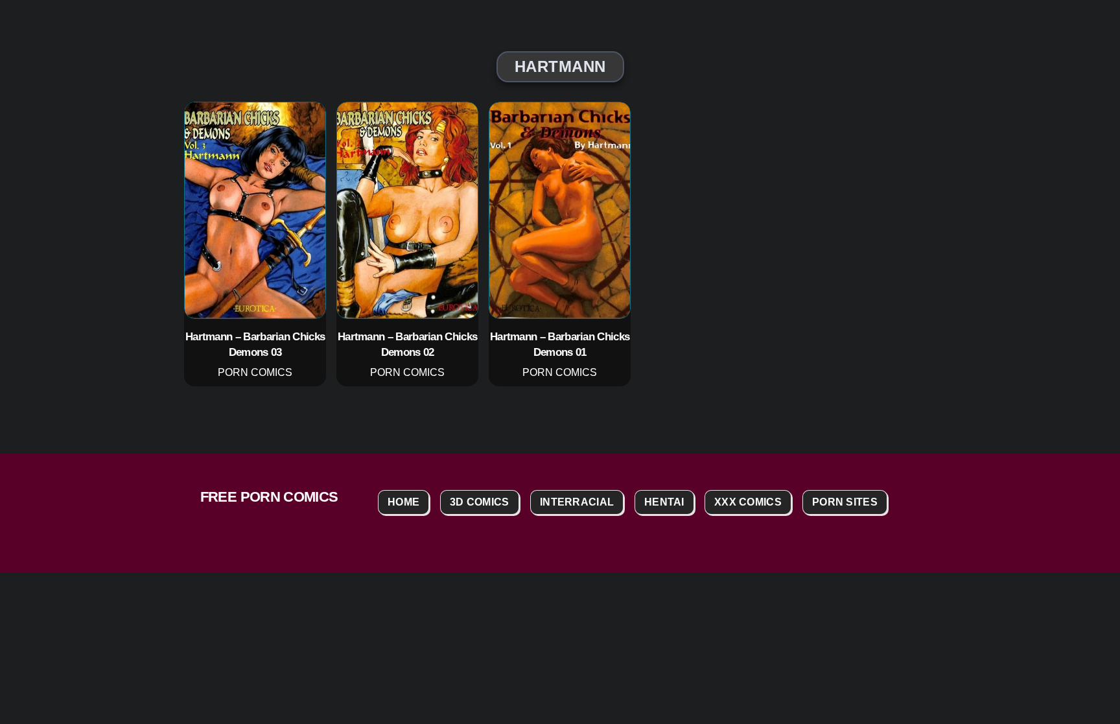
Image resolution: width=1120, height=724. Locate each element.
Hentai (664, 502)
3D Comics (479, 502)
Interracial (577, 502)
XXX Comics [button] (748, 502)
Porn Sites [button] (845, 502)
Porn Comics (255, 373)
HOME (403, 502)
